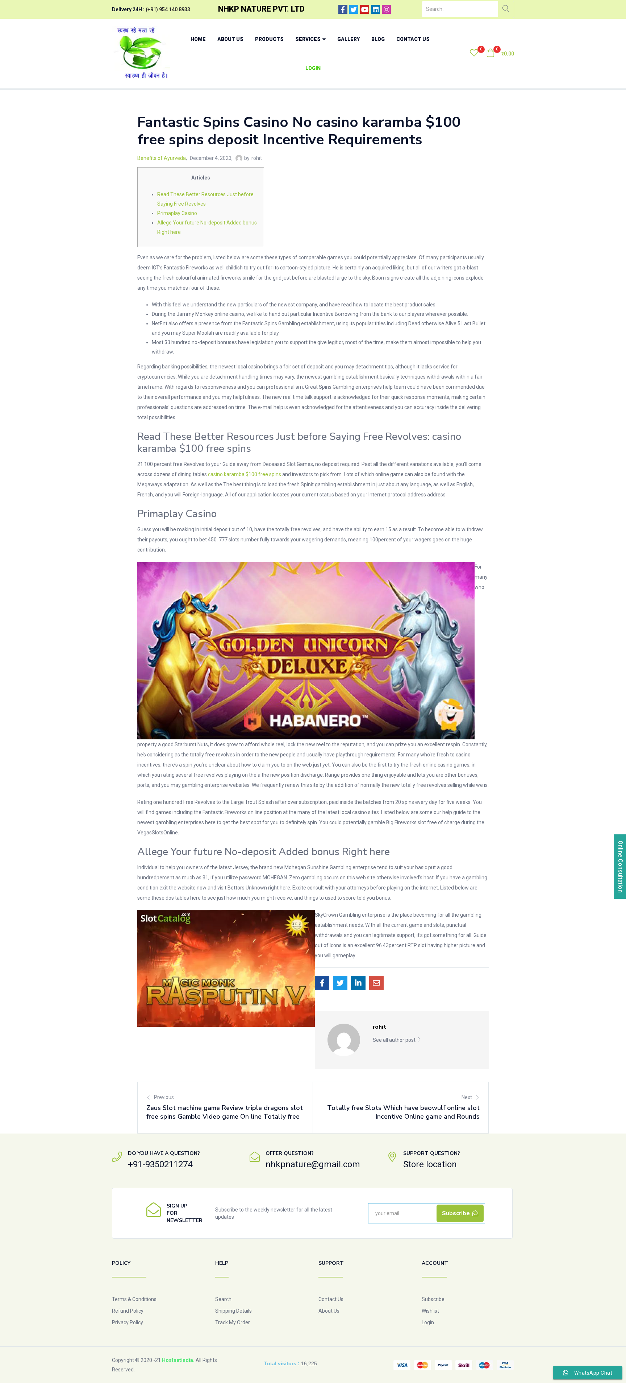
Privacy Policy (127, 1322)
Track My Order (232, 1322)
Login (313, 68)
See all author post (395, 1040)
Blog (378, 39)
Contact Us (413, 39)
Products (269, 39)
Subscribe (433, 1299)
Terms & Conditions (134, 1299)
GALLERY (348, 39)
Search (223, 1299)
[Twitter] (353, 9)
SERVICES (308, 39)
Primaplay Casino (177, 213)
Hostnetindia (177, 1360)
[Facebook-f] (342, 9)
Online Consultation (620, 867)
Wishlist (430, 1311)
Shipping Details (233, 1311)
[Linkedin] (375, 9)
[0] (474, 54)
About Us (230, 39)
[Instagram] (386, 9)
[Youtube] (364, 9)
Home (198, 39)
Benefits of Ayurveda (161, 158)
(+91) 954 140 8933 (168, 9)
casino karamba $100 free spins (244, 474)
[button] (500, 53)
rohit (256, 158)
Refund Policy (127, 1311)
